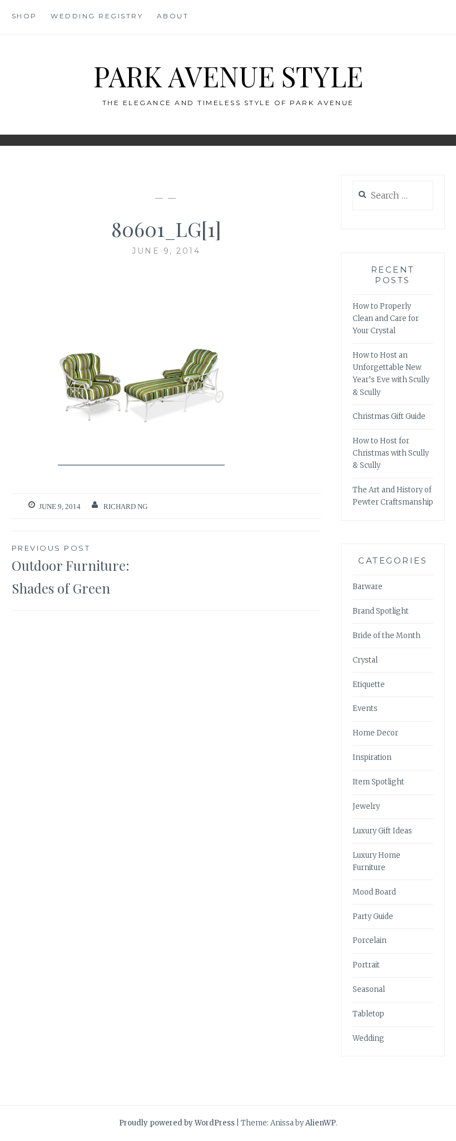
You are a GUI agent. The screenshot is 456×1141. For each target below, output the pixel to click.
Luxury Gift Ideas (382, 831)
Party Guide (373, 916)
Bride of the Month (386, 635)
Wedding (368, 1038)
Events (365, 708)
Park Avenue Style (228, 76)
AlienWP (320, 1123)
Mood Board (374, 892)
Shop (24, 16)
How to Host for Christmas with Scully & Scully (391, 453)
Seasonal (369, 989)
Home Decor (375, 733)
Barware (368, 586)
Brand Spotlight (381, 611)
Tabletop (368, 1014)
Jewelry (366, 806)
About (173, 16)
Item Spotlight (378, 782)
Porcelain (369, 940)
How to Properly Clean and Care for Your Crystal (386, 318)
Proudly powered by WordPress (177, 1123)
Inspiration (372, 757)
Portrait (366, 965)
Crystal (365, 660)
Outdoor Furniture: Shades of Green (71, 570)
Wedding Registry (97, 16)
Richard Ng (125, 506)
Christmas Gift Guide (389, 416)
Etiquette (369, 684)
